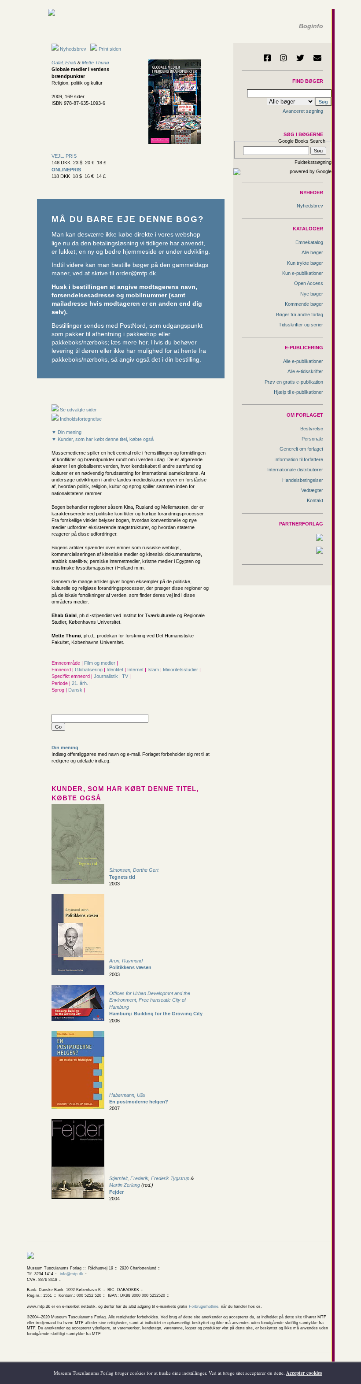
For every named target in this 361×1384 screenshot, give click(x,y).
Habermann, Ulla (127, 1095)
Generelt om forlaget (301, 448)
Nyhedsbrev (72, 49)
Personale (312, 438)
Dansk (76, 689)
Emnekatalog (309, 242)
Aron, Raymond (126, 960)
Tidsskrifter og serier (301, 324)
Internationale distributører (295, 469)
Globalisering (89, 669)
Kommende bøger (304, 304)
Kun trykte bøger (305, 263)
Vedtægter (312, 490)
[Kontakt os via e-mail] (317, 57)
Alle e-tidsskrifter (305, 371)
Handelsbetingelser (302, 480)
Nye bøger (311, 293)
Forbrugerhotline (203, 1306)
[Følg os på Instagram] (283, 57)
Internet (136, 669)
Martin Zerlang (124, 1185)
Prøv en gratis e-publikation (294, 382)
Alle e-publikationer (303, 361)
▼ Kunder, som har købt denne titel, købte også (103, 439)
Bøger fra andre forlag (299, 314)
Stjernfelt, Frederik (128, 1178)
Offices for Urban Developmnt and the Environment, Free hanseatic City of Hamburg (149, 1000)
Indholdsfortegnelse (80, 419)
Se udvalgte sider (78, 409)
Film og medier (100, 663)
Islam (153, 669)
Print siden (109, 49)
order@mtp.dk (136, 273)
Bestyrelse (311, 428)
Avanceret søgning (303, 111)
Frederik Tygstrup (170, 1178)
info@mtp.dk (71, 1274)
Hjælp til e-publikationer (298, 392)
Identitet (116, 669)
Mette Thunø (95, 62)
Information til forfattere (298, 459)
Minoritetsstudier (181, 669)
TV (125, 676)
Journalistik (106, 676)
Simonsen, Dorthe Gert (133, 870)
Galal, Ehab (64, 62)
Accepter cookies (304, 1373)
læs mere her (129, 342)
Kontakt (315, 500)
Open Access (308, 283)
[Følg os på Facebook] (267, 57)
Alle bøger (312, 252)
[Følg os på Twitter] (300, 57)
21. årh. (80, 683)
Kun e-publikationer (302, 273)
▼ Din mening (66, 432)
